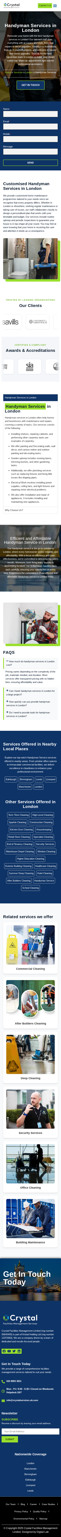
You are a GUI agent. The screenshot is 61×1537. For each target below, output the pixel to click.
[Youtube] (9, 1351)
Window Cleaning (46, 851)
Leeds (39, 779)
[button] (55, 6)
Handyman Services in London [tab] (20, 397)
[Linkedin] (19, 1351)
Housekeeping (43, 829)
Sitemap (43, 1518)
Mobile (6, 134)
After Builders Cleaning (18, 880)
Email (6, 121)
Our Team (11, 1504)
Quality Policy (39, 1511)
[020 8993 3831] (3, 1381)
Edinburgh (11, 779)
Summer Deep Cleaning (21, 873)
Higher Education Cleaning (30, 858)
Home (8, 72)
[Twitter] (14, 1351)
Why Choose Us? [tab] (14, 510)
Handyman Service (44, 880)
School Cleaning (30, 887)
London (29, 72)
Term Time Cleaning (18, 815)
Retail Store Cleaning (19, 837)
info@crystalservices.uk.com (22, 1400)
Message (8, 146)
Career (33, 1504)
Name (6, 109)
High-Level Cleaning (42, 815)
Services (18, 72)
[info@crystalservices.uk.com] (3, 1400)
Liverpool (50, 779)
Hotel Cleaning (44, 873)
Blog (23, 1504)
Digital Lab (43, 1532)
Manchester (25, 786)
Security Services (45, 844)
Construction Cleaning (41, 822)
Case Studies (48, 1504)
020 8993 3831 (13, 1381)
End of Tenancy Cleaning (19, 844)
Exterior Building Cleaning (18, 866)
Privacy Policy (21, 1511)
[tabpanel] (30, 454)
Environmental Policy (24, 1518)
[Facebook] (4, 1351)
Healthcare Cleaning (45, 866)
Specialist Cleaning (43, 837)
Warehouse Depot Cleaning (20, 851)
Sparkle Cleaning (17, 822)
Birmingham (26, 779)
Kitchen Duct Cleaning (21, 829)
